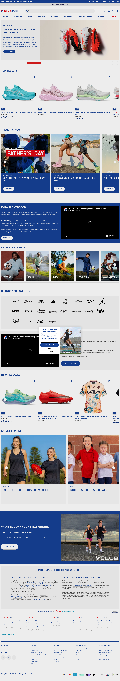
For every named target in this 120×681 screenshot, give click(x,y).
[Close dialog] (79, 329)
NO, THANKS (49, 348)
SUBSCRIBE (49, 345)
